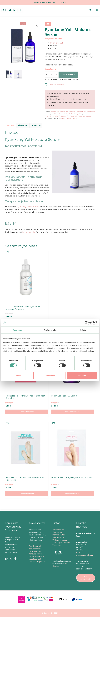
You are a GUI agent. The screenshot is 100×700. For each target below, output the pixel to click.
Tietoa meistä (58, 530)
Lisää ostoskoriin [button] (27, 412)
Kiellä (18, 375)
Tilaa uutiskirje (58, 537)
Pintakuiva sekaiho (51, 116)
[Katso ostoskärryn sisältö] (90, 10)
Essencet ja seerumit (76, 112)
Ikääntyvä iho (77, 114)
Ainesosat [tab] (23, 125)
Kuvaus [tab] (10, 125)
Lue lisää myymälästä (85, 577)
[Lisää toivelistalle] (8, 252)
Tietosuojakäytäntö (37, 561)
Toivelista (64, 2)
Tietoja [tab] (83, 330)
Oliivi (70, 118)
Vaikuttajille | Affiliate (61, 542)
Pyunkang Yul (56, 43)
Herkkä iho (55, 114)
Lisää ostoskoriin (68, 74)
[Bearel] (12, 10)
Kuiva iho (86, 114)
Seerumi (76, 118)
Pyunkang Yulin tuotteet (28, 206)
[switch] (37, 365)
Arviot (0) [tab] (35, 125)
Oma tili (51, 2)
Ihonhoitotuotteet (65, 114)
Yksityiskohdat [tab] (50, 330)
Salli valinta (50, 375)
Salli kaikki (81, 375)
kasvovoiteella (28, 232)
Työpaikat (56, 545)
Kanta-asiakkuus (35, 554)
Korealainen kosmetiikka (59, 112)
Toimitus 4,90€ (39, 2)
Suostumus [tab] (17, 330)
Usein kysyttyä (35, 551)
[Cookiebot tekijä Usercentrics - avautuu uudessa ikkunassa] (86, 323)
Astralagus (64, 118)
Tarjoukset (73, 116)
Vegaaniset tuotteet (84, 116)
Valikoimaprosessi (59, 540)
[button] (37, 26)
